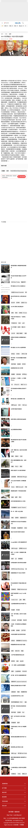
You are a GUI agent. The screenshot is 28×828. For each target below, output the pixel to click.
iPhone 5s (16, 384)
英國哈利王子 (23, 517)
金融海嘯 (13, 477)
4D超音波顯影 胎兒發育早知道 (18, 634)
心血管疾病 (18, 671)
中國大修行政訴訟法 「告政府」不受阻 (18, 317)
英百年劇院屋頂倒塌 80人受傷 (18, 501)
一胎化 (19, 774)
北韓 (17, 661)
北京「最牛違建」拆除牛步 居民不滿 (18, 614)
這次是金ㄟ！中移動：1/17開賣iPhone (18, 379)
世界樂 (18, 302)
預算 (18, 692)
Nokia (12, 487)
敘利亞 (13, 354)
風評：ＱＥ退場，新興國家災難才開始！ (18, 553)
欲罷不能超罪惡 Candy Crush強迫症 (18, 594)
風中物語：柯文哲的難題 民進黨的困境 (18, 358)
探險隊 (16, 517)
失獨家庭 (13, 774)
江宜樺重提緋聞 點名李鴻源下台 (18, 603)
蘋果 (12, 671)
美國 (12, 497)
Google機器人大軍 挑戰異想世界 (19, 542)
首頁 (2, 34)
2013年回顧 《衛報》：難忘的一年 (18, 328)
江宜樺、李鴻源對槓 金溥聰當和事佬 (18, 625)
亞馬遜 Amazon (23, 548)
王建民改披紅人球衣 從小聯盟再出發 (18, 727)
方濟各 (18, 354)
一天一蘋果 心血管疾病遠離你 (18, 665)
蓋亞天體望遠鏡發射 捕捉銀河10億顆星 (18, 758)
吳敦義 (18, 630)
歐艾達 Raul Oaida (22, 753)
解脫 (24, 599)
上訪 (23, 323)
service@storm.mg (18, 820)
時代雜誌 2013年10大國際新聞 (18, 347)
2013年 (13, 333)
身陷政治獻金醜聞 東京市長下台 (18, 737)
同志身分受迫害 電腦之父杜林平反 (18, 276)
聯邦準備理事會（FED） (17, 702)
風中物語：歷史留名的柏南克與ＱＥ (18, 707)
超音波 (13, 640)
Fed (23, 712)
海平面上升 (25, 374)
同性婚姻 (13, 528)
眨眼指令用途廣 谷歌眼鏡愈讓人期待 (18, 338)
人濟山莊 (13, 620)
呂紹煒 (19, 712)
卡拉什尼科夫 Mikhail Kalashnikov (18, 171)
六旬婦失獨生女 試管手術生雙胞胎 (18, 768)
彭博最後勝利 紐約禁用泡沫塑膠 (18, 562)
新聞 (5, 26)
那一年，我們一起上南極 (17, 511)
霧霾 (12, 466)
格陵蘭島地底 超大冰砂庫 (17, 368)
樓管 (12, 456)
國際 (10, 34)
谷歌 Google (14, 548)
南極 (12, 517)
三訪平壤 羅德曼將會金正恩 (17, 655)
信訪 (19, 323)
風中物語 (13, 364)
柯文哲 (23, 364)
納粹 (8, 171)
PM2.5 (16, 466)
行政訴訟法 (14, 323)
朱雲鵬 (13, 610)
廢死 (16, 497)
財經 (15, 26)
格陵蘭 (13, 374)
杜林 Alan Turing (15, 282)
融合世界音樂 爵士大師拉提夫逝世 (18, 297)
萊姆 (16, 313)
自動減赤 (13, 692)
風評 (12, 558)
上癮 (20, 599)
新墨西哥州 (20, 528)
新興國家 (20, 558)
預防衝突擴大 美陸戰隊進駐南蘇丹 (18, 266)
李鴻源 (18, 610)
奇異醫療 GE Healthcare (22, 640)
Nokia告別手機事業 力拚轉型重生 (18, 481)
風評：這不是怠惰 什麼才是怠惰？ (18, 717)
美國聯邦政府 (24, 692)
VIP (2, 26)
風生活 (20, 26)
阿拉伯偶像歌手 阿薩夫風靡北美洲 (18, 584)
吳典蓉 (19, 364)
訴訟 (19, 405)
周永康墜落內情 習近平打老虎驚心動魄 (18, 440)
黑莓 (12, 313)
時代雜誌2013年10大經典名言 (18, 286)
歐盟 (22, 651)
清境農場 (13, 722)
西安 (21, 466)
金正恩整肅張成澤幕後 (16, 429)
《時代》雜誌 (24, 354)
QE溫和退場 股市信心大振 (17, 696)
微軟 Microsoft (19, 487)
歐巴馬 (13, 661)
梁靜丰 (16, 456)
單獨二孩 (24, 774)
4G (12, 384)
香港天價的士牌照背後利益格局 (18, 419)
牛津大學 (24, 671)
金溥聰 (13, 630)
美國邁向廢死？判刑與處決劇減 (18, 491)
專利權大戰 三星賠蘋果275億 (18, 399)
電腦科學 (23, 282)
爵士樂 (13, 302)
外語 (21, 456)
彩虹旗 (26, 528)
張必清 (25, 620)
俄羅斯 (3, 171)
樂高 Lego (13, 753)
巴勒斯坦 (13, 589)
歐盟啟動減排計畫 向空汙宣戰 (18, 644)
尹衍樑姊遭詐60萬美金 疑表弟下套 (18, 389)
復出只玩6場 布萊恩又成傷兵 (18, 532)
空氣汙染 (17, 651)
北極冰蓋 (18, 374)
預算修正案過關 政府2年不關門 (18, 685)
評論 (10, 26)
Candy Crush (14, 599)
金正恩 (21, 661)
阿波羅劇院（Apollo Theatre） (19, 507)
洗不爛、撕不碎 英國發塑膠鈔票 (18, 675)
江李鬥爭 (23, 630)
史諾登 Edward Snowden (17, 292)
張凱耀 (10, 39)
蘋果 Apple (14, 405)
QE (16, 558)
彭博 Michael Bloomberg (17, 569)
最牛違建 (19, 620)
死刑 (20, 497)
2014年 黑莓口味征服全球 (17, 306)
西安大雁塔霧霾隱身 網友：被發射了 (18, 461)
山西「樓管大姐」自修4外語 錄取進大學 (19, 451)
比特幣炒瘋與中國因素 (16, 409)
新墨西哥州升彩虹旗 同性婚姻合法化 (18, 522)
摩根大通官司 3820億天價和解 (18, 470)
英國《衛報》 (20, 333)
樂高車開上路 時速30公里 (17, 747)
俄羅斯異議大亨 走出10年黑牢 (18, 573)
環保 (12, 651)
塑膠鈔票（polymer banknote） (19, 681)
